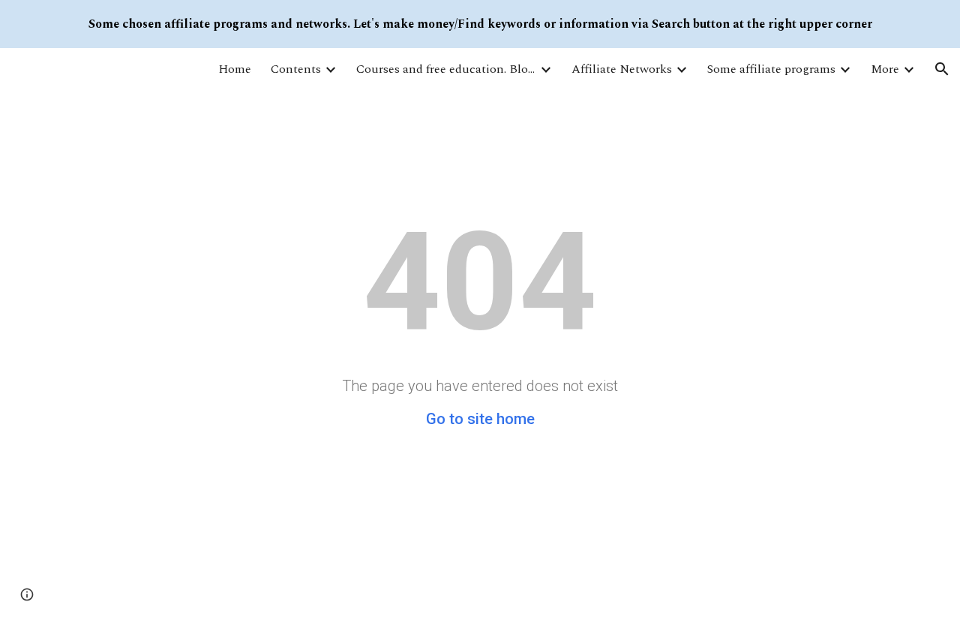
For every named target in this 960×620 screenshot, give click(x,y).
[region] (480, 24)
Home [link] (234, 69)
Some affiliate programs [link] (771, 69)
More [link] (885, 69)
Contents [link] (296, 69)
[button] (942, 69)
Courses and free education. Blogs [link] (446, 69)
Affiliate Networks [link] (622, 69)
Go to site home (480, 419)
